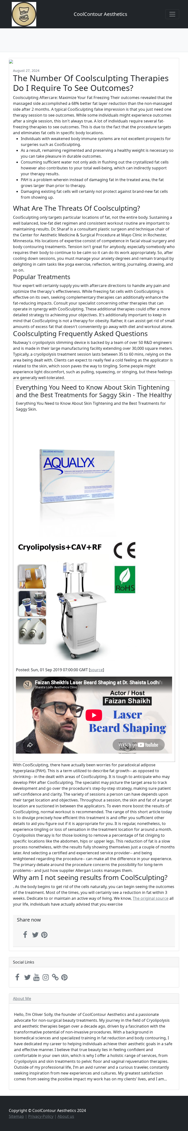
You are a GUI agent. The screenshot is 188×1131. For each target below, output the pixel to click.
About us (66, 1116)
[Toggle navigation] (172, 14)
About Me (22, 998)
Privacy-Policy (40, 1116)
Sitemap (16, 1116)
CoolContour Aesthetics (100, 14)
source (96, 669)
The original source (150, 898)
